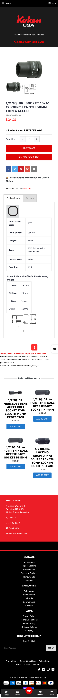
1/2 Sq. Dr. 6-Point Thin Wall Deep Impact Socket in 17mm (16, 452)
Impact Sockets (29, 566)
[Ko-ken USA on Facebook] (43, 670)
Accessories (29, 562)
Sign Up (51, 648)
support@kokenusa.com (17, 533)
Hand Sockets (29, 569)
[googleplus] (27, 169)
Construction (29, 595)
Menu (8, 3)
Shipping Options (29, 627)
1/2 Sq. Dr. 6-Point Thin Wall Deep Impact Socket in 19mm (42, 404)
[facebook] (8, 169)
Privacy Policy (29, 616)
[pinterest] (21, 169)
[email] (34, 169)
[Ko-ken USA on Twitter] (38, 670)
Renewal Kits (29, 577)
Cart (54, 3)
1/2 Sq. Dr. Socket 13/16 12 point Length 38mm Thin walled (28, 107)
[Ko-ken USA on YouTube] (53, 670)
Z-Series (29, 580)
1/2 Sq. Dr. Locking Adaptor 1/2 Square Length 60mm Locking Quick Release (42, 457)
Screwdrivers (29, 602)
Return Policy (29, 623)
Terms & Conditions (29, 620)
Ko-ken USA (22, 677)
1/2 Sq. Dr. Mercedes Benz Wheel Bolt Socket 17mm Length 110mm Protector (15, 409)
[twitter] (15, 169)
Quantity (10, 139)
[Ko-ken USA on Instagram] (48, 670)
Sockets (29, 605)
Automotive (29, 591)
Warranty (27, 188)
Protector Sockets (29, 573)
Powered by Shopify (37, 677)
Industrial (29, 598)
